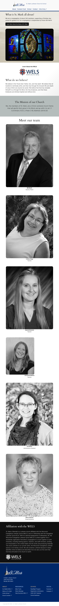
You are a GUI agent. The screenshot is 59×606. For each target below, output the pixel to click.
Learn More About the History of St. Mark (17, 24)
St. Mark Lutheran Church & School (36, 3)
